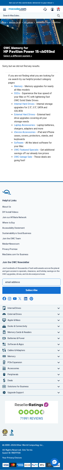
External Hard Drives (24, 114)
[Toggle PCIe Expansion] (59, 362)
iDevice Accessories (24, 132)
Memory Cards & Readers (20, 332)
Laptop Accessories (24, 125)
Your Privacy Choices (12, 457)
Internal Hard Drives (24, 103)
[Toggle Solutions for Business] (59, 386)
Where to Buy (8, 222)
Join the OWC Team (11, 238)
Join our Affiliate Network (14, 217)
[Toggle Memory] (59, 356)
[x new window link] (20, 298)
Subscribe (31, 290)
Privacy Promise (9, 249)
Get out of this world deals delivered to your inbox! (31, 3)
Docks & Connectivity (17, 326)
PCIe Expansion (15, 362)
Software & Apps (16, 344)
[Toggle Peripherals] (59, 374)
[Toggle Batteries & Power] (59, 338)
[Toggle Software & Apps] (59, 344)
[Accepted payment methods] (31, 465)
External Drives (15, 314)
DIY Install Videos (10, 212)
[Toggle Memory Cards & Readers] (59, 332)
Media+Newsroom (10, 244)
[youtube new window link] (15, 298)
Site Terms (27, 450)
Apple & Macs (14, 320)
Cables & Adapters (16, 350)
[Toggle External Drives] (59, 314)
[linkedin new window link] (26, 298)
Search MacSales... (12, 15)
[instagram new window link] (9, 298)
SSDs (17, 93)
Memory (18, 86)
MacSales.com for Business (15, 254)
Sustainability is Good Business (16, 233)
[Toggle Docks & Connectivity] (59, 326)
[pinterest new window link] (31, 298)
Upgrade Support (16, 392)
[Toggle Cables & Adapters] (59, 350)
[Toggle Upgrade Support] (59, 392)
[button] (54, 462)
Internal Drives (14, 308)
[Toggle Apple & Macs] (59, 320)
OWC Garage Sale (23, 156)
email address (12, 282)
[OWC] (6, 194)
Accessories (13, 368)
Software (18, 142)
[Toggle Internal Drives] (59, 308)
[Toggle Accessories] (59, 368)
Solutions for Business (18, 386)
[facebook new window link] (4, 299)
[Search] (58, 16)
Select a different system (18, 56)
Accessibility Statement (13, 228)
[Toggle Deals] (59, 380)
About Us (6, 207)
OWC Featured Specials (26, 149)
